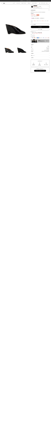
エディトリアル (34, 3)
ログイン (44, 3)
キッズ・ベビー (24, 3)
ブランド (29, 3)
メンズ (14, 3)
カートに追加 (40, 29)
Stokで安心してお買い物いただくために (40, 70)
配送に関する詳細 (40, 32)
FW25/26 (48, 48)
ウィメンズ (18, 3)
